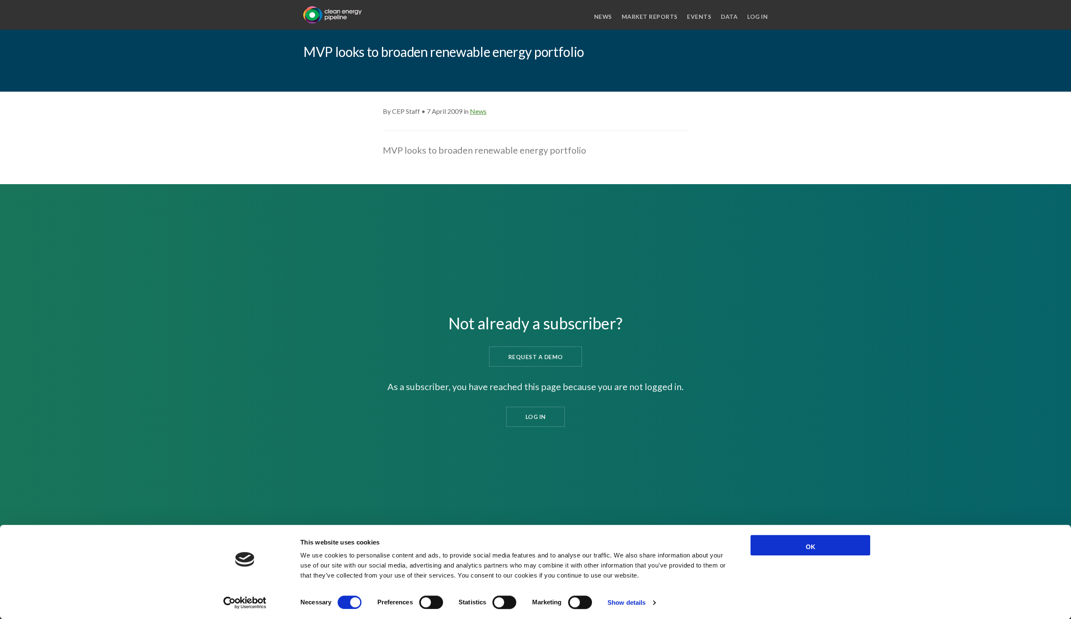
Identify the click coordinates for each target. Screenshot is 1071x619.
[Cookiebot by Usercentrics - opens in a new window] (245, 602)
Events (699, 16)
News (603, 16)
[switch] (431, 602)
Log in (757, 16)
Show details (626, 602)
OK (810, 546)
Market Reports (650, 16)
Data (729, 16)
